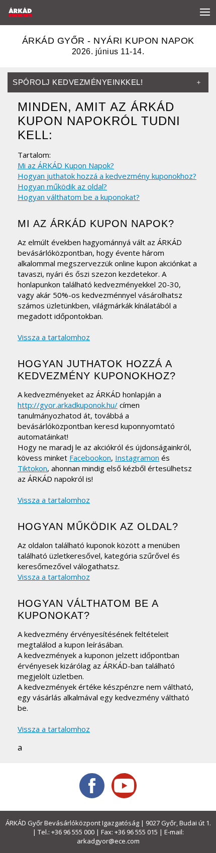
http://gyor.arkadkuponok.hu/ (68, 405)
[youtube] (124, 785)
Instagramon (137, 458)
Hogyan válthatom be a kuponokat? (79, 197)
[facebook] (91, 785)
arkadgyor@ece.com (108, 840)
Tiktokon (32, 468)
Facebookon (90, 458)
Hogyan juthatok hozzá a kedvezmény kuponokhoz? (107, 176)
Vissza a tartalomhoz (54, 337)
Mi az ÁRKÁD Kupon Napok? (66, 165)
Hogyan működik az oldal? (62, 186)
